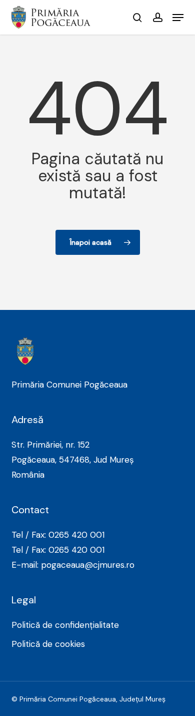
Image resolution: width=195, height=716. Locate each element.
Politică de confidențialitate (65, 624)
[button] (178, 18)
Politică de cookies (48, 643)
